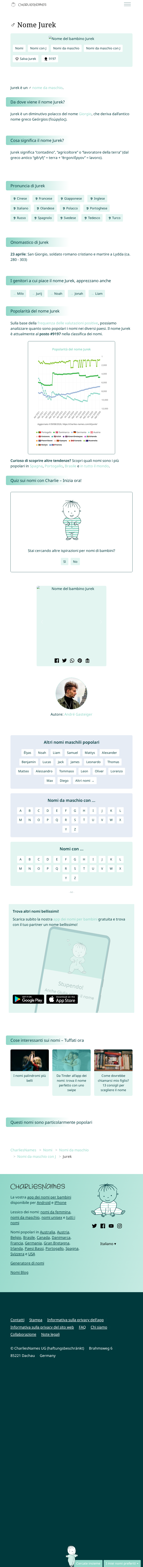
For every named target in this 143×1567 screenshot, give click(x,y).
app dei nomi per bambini (75, 919)
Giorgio (85, 113)
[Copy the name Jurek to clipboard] (87, 661)
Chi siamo (99, 1327)
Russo (21, 218)
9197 (52, 59)
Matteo (23, 771)
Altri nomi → (84, 780)
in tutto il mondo (94, 465)
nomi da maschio (25, 1217)
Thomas (113, 762)
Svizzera (17, 1253)
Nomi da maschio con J (103, 48)
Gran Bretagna (56, 1243)
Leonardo (93, 762)
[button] (42, 622)
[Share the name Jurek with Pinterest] (79, 661)
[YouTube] (111, 1225)
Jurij (39, 293)
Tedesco (93, 218)
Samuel (72, 753)
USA (31, 1253)
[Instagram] (119, 1225)
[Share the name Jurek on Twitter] (64, 661)
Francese (45, 198)
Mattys (90, 753)
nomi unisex (52, 1217)
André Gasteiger (78, 714)
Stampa (35, 1319)
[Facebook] (103, 1225)
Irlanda (16, 1248)
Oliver (99, 771)
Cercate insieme (88, 1563)
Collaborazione (23, 1334)
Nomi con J (38, 48)
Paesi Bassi (34, 1248)
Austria (63, 1232)
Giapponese (72, 198)
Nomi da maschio (66, 48)
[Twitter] (94, 1225)
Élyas (27, 753)
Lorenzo (117, 771)
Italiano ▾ (108, 1243)
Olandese (46, 208)
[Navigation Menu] (128, 5)
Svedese (69, 218)
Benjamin (29, 762)
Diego (64, 780)
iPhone (60, 1202)
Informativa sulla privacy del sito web (42, 1327)
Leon (84, 771)
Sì (64, 561)
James (75, 762)
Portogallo (54, 465)
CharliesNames (23, 1150)
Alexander (109, 753)
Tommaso (66, 771)
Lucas (47, 762)
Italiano (22, 208)
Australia (47, 1232)
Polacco (71, 208)
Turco (116, 218)
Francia (16, 1243)
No (75, 561)
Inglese (99, 198)
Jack (61, 762)
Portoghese (98, 208)
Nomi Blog (19, 1272)
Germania (33, 1243)
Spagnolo (44, 218)
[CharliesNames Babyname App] (29, 4)
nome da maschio (47, 87)
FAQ (82, 1327)
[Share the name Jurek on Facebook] (56, 661)
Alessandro (44, 771)
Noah (58, 293)
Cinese (21, 198)
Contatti (17, 1319)
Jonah (79, 293)
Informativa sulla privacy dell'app (75, 1319)
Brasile (70, 465)
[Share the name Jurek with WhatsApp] (71, 661)
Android (44, 1202)
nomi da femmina (55, 1211)
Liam (99, 293)
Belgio (15, 1237)
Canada (43, 1237)
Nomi (19, 48)
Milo (20, 293)
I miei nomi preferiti (121, 1563)
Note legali (50, 1334)
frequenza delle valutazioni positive (67, 323)
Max (50, 780)
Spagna (36, 465)
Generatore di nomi (27, 1263)
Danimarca (61, 1237)
